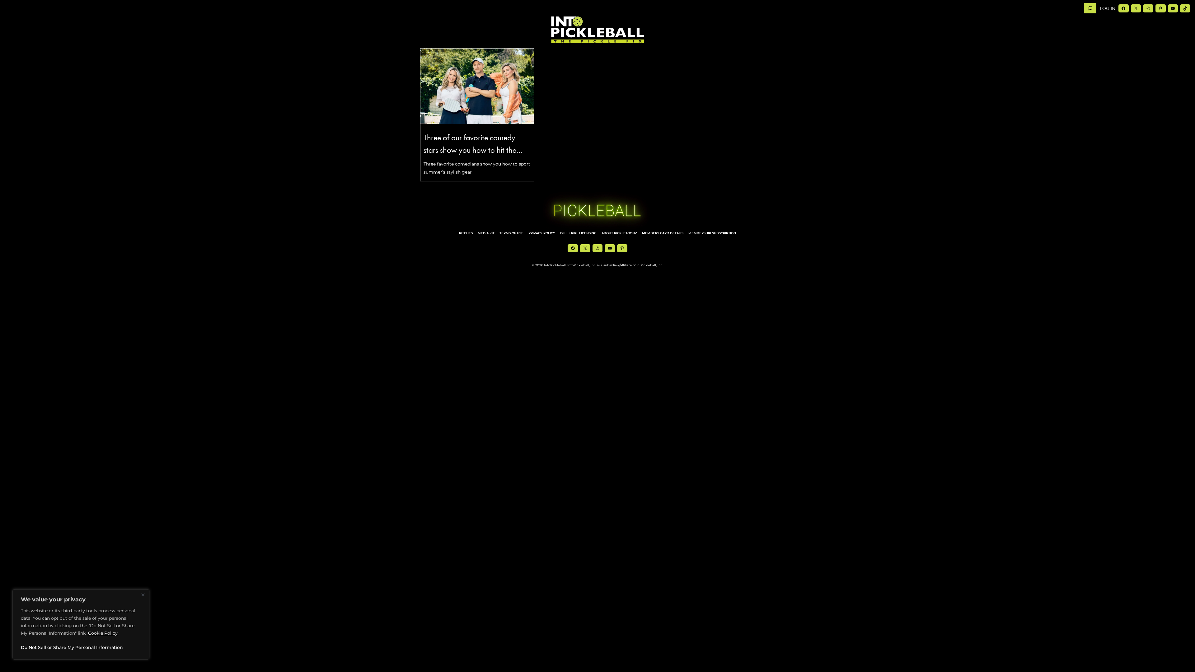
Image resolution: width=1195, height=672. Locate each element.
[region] (80, 624)
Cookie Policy (103, 633)
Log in (1107, 8)
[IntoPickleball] (597, 29)
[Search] (1090, 8)
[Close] (143, 594)
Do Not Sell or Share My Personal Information (72, 647)
